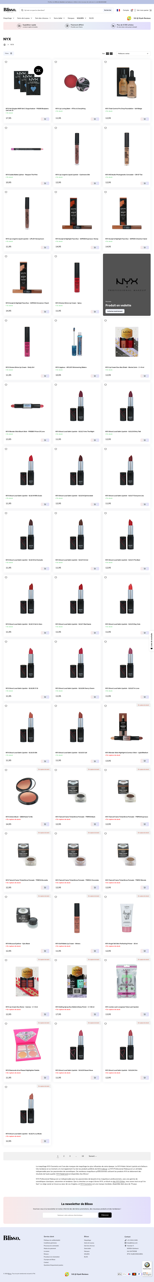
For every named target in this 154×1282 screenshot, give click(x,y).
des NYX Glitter (119, 1181)
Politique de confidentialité (52, 1240)
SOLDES (80, 18)
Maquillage (7, 18)
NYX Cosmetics (86, 1184)
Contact (46, 1262)
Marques (71, 18)
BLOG (91, 18)
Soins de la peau (23, 18)
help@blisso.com (132, 1243)
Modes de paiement (50, 1248)
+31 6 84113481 (132, 1240)
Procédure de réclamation (52, 1257)
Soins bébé (58, 18)
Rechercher (107, 10)
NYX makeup (102, 1169)
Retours (46, 1254)
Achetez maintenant (115, 311)
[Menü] (150, 1262)
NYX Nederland (62, 1174)
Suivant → (93, 1156)
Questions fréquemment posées (53, 1265)
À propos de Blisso (49, 1260)
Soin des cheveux (41, 18)
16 (83, 1156)
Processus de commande (51, 1246)
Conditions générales (50, 1243)
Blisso (10, 1273)
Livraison (46, 1251)
